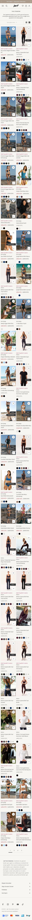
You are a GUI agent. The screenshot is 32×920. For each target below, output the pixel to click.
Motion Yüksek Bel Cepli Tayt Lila (26, 60)
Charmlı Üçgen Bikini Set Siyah (7, 190)
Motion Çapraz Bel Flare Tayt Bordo (22, 461)
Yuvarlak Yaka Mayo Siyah (8, 459)
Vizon (9, 128)
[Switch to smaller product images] (29, 22)
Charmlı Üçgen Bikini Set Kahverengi (7, 157)
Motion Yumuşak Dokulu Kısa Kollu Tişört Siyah (22, 392)
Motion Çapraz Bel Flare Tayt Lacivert (7, 597)
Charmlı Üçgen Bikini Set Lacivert (22, 157)
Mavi (19, 197)
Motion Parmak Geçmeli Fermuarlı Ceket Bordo (22, 123)
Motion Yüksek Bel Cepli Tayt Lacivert (7, 632)
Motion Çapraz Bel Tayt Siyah (7, 735)
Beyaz (17, 262)
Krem (2, 262)
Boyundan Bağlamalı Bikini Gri (8, 51)
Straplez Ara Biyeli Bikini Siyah (7, 426)
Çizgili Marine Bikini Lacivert (23, 290)
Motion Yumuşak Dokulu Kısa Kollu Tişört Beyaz (22, 735)
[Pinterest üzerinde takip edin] (13, 904)
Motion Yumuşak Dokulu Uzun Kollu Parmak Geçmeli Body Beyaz (23, 769)
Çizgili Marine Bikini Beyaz (23, 256)
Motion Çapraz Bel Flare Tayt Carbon (7, 290)
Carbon (19, 60)
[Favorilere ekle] (13, 28)
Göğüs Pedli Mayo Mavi (22, 191)
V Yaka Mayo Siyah (21, 323)
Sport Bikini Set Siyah (6, 256)
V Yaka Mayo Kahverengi (7, 390)
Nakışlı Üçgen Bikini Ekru (7, 323)
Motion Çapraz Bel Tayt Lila (9, 674)
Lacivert (24, 60)
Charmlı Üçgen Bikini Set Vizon (7, 121)
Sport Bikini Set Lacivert (7, 496)
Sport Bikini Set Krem (21, 804)
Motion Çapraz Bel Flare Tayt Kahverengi (22, 562)
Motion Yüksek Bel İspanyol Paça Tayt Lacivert (8, 561)
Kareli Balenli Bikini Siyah (7, 528)
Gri (2, 58)
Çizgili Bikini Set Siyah (6, 804)
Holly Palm (4, 911)
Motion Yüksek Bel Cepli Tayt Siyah (22, 53)
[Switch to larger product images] (26, 22)
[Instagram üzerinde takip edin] (8, 904)
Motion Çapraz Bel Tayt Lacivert (7, 701)
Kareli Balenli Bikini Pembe (4, 534)
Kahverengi (22, 60)
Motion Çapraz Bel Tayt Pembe (6, 674)
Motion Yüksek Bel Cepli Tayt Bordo (22, 631)
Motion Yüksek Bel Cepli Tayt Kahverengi (22, 88)
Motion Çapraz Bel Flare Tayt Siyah (22, 597)
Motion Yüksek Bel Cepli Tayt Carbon (22, 357)
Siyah (4, 58)
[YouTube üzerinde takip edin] (18, 904)
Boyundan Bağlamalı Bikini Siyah (8, 86)
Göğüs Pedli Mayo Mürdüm (8, 357)
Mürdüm (22, 197)
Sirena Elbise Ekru (5, 222)
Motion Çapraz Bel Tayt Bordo (22, 701)
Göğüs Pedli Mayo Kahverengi (5, 838)
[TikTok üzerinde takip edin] (23, 904)
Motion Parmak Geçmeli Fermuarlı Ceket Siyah (7, 770)
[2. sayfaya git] (21, 850)
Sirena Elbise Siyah (21, 223)
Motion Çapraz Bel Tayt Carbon (7, 667)
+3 (28, 60)
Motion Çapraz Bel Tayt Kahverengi (22, 667)
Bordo (17, 60)
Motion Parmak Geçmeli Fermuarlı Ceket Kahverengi (23, 838)
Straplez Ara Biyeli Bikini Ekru (4, 433)
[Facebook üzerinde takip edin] (3, 904)
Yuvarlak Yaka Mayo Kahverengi (21, 495)
